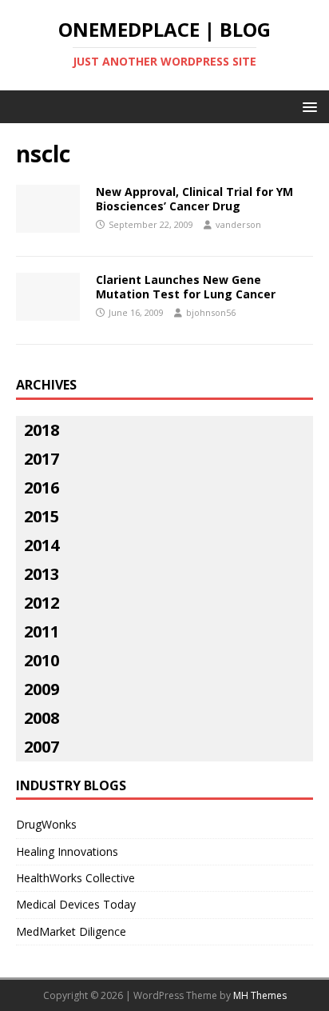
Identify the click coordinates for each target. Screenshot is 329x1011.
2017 (41, 459)
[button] (307, 106)
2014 (41, 545)
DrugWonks (46, 824)
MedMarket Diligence (71, 931)
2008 (41, 718)
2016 (41, 487)
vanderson (238, 224)
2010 (41, 660)
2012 (41, 602)
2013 (41, 574)
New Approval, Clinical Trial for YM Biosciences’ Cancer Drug (194, 199)
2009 (41, 689)
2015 (41, 516)
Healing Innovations (67, 851)
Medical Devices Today (76, 904)
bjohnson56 (211, 312)
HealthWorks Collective (75, 877)
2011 (41, 631)
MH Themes (260, 995)
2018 (41, 430)
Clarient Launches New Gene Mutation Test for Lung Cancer (185, 287)
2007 (41, 746)
